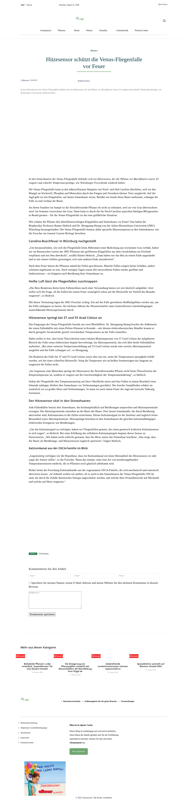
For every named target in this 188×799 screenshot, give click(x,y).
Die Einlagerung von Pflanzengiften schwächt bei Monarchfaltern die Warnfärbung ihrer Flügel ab (75, 667)
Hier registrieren (78, 751)
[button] (164, 20)
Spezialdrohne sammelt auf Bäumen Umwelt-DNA (150, 665)
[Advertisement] (94, 518)
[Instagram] (113, 5)
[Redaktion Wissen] (74, 81)
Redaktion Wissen (84, 81)
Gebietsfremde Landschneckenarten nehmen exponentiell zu (113, 666)
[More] (164, 81)
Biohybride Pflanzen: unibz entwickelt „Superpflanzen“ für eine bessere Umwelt (37, 666)
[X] (119, 5)
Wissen (94, 50)
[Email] (151, 81)
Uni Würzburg (43, 553)
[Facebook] (107, 5)
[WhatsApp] (145, 81)
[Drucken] (157, 81)
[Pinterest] (138, 81)
